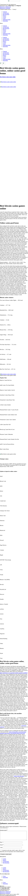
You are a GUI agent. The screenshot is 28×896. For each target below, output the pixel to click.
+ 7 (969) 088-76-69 (4, 888)
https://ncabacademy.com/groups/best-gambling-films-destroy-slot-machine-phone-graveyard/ (13, 732)
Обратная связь (6, 19)
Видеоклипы (6, 14)
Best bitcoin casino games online (8, 77)
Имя (1, 842)
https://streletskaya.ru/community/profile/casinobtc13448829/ (13, 672)
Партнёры (5, 20)
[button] (14, 23)
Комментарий (4, 830)
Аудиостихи (6, 13)
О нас (4, 18)
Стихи (4, 17)
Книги (4, 15)
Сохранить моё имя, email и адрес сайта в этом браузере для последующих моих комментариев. (12, 851)
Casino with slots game (19, 776)
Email (2, 844)
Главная (5, 11)
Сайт (1, 847)
